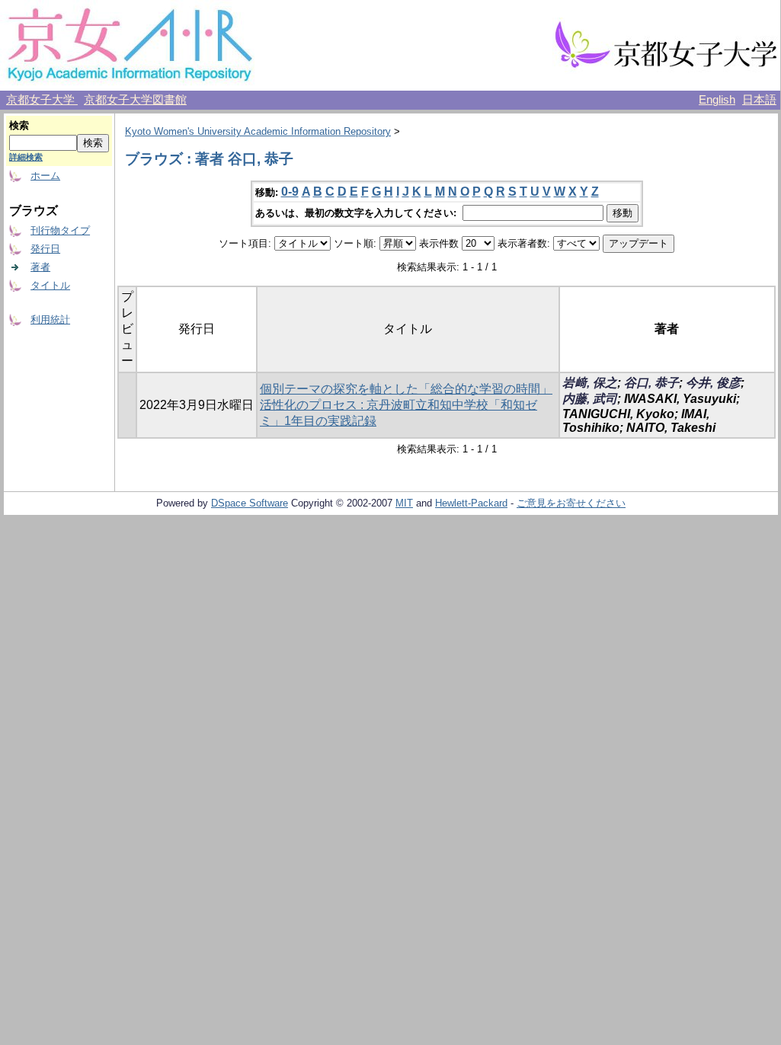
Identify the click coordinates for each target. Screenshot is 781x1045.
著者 (40, 267)
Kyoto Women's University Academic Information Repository (258, 131)
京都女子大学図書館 (135, 100)
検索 (19, 125)
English (717, 100)
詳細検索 (26, 156)
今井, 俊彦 (713, 382)
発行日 (45, 248)
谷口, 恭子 (651, 382)
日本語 (759, 100)
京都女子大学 (42, 100)
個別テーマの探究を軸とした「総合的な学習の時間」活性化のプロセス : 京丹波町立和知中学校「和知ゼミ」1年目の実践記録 (406, 404)
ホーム (45, 175)
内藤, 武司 (589, 398)
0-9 (290, 191)
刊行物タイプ (60, 230)
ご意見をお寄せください (571, 503)
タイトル (50, 285)
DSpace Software (249, 503)
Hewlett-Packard (471, 503)
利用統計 (50, 319)
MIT (404, 503)
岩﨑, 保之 (589, 382)
